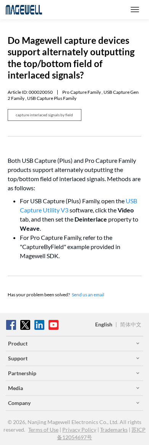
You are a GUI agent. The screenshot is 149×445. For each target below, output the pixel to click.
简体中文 (130, 324)
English (103, 324)
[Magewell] (24, 9)
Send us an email (88, 294)
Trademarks (114, 429)
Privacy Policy (79, 429)
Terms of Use (43, 429)
